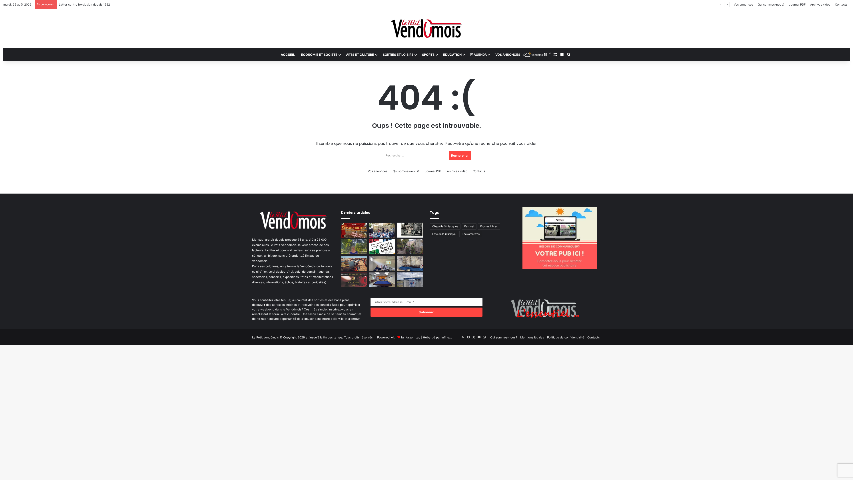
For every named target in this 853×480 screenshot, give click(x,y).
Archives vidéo (820, 4)
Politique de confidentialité (565, 337)
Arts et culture (360, 54)
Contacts (841, 4)
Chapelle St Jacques (445, 226)
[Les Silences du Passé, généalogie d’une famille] (410, 230)
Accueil (288, 54)
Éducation (452, 54)
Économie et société (319, 54)
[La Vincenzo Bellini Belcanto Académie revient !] (354, 279)
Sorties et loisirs (398, 54)
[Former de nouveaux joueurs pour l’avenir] (410, 279)
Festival (469, 226)
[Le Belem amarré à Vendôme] (410, 263)
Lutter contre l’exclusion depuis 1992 (84, 4)
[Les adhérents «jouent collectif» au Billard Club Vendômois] (382, 279)
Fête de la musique (444, 234)
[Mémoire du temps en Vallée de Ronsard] (354, 230)
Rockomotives (471, 234)
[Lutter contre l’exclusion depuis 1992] (382, 263)
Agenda (480, 54)
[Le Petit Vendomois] (426, 28)
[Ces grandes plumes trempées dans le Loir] (410, 246)
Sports (428, 54)
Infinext (446, 337)
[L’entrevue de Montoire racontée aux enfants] (354, 246)
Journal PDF (797, 4)
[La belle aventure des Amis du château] (382, 230)
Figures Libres (489, 226)
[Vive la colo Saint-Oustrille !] (354, 263)
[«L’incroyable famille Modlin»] (382, 246)
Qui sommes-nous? (771, 4)
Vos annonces (743, 4)
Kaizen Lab (412, 337)
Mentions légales (532, 337)
